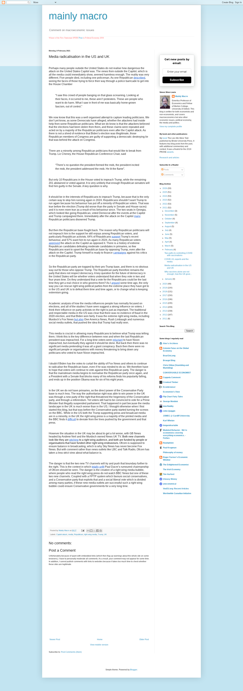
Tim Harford (168, 474)
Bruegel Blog (169, 360)
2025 (165, 192)
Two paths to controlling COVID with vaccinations (178, 254)
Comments (168, 175)
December (170, 211)
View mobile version (99, 645)
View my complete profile (171, 126)
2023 (165, 200)
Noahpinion (168, 443)
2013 (165, 311)
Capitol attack (61, 534)
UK (105, 534)
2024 (165, 196)
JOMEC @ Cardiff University (176, 416)
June (167, 234)
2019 (165, 288)
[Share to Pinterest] (100, 530)
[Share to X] (94, 530)
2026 (165, 188)
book (165, 138)
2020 (165, 284)
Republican (78, 534)
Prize (81, 38)
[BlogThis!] (91, 530)
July (167, 230)
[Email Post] (83, 530)
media (70, 534)
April (167, 242)
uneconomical (169, 484)
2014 (165, 307)
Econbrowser (169, 387)
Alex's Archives (170, 343)
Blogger (133, 670)
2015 (165, 303)
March (168, 246)
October (168, 219)
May (167, 238)
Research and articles (169, 157)
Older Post (144, 639)
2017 (165, 295)
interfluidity (168, 406)
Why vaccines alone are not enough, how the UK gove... (178, 273)
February (169, 249)
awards (170, 152)
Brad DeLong (169, 356)
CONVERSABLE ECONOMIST (177, 373)
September (170, 223)
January (169, 279)
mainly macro (78, 15)
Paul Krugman (169, 448)
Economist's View (171, 392)
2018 (165, 291)
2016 (165, 299)
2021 (165, 207)
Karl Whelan (168, 420)
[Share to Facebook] (97, 530)
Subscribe (177, 79)
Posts (166, 169)
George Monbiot (170, 401)
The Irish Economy (172, 469)
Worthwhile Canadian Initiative (177, 493)
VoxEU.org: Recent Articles (176, 488)
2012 (165, 315)
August (168, 226)
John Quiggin (169, 411)
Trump (100, 534)
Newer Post (55, 639)
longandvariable (170, 425)
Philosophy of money (173, 452)
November (170, 215)
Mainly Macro (181, 96)
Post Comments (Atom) (71, 652)
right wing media (90, 534)
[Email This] (88, 530)
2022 (165, 204)
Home (99, 639)
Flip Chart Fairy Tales (173, 396)
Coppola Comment (172, 377)
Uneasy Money (170, 479)
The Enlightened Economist (176, 465)
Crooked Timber (170, 382)
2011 (165, 318)
